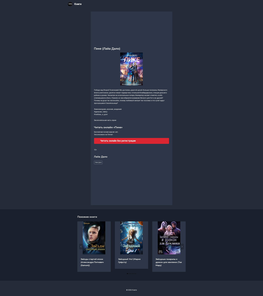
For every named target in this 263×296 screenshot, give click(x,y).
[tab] (127, 273)
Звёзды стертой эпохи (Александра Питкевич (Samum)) (92, 262)
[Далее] (182, 246)
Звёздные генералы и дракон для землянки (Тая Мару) (169, 262)
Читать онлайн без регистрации (118, 140)
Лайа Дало (98, 162)
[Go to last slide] (81, 246)
